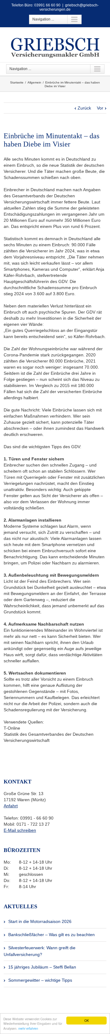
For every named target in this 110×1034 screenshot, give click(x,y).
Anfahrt (11, 805)
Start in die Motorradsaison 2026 (40, 921)
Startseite (17, 82)
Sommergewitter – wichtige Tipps (40, 980)
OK (86, 1020)
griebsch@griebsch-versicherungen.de (69, 7)
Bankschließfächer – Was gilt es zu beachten (51, 934)
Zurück (84, 108)
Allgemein (34, 82)
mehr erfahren (28, 1028)
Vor (100, 108)
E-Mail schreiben (20, 830)
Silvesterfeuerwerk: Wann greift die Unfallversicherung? (39, 951)
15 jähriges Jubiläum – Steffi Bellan (42, 967)
